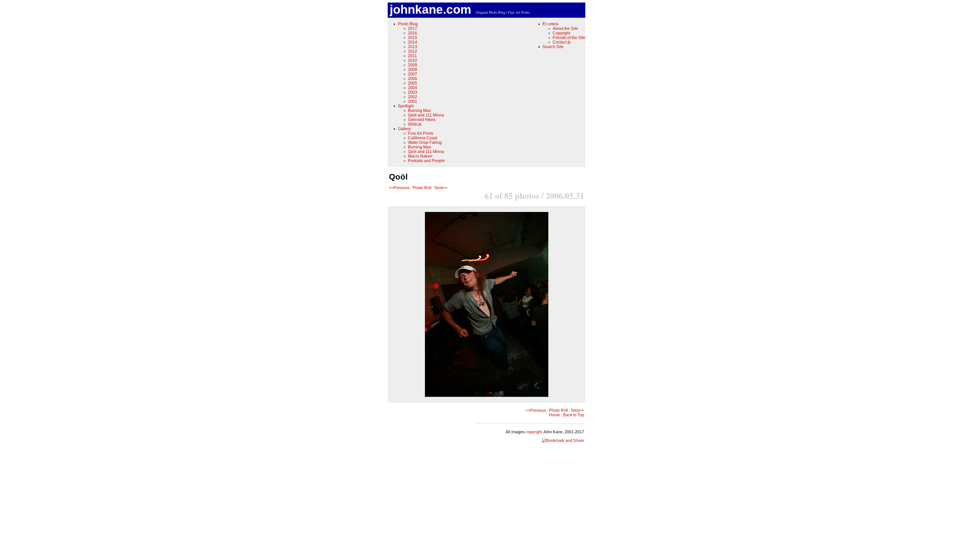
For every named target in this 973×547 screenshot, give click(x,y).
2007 (412, 74)
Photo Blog (408, 24)
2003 (412, 92)
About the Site (565, 28)
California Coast (422, 138)
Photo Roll (422, 188)
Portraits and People (426, 161)
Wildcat (414, 124)
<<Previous (399, 188)
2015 (412, 37)
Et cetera (550, 24)
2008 (412, 69)
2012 (412, 51)
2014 (412, 42)
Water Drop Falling (425, 142)
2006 (412, 78)
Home (554, 415)
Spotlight (406, 106)
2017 (412, 28)
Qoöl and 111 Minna (426, 115)
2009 (412, 65)
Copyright (561, 33)
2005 (412, 83)
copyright (534, 432)
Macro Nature (420, 156)
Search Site (553, 47)
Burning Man (419, 110)
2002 (412, 97)
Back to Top (573, 415)
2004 (412, 88)
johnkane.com (430, 9)
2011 (412, 56)
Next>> (441, 188)
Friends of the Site (569, 37)
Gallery (404, 129)
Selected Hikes (421, 120)
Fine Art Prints (420, 133)
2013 (412, 47)
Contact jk (562, 42)
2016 (412, 33)
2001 (412, 101)
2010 (412, 60)
